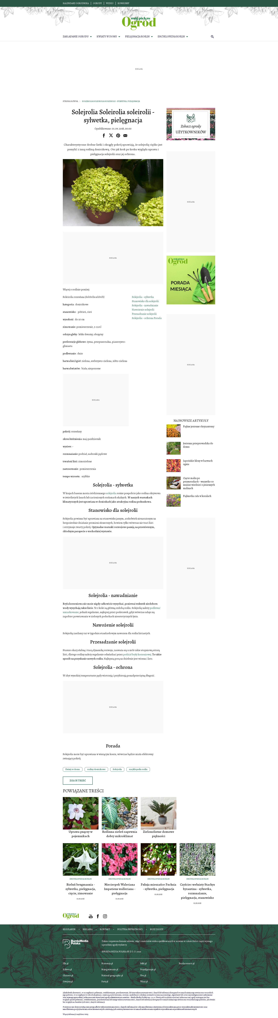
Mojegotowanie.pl (109, 969)
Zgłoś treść (78, 780)
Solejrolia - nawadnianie (145, 305)
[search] (212, 36)
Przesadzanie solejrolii (144, 314)
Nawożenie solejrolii (143, 309)
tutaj (86, 1014)
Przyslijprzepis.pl (148, 969)
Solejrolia (117, 769)
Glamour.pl (68, 975)
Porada (158, 318)
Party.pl (104, 981)
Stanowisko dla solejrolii (145, 301)
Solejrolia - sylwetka (143, 297)
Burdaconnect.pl (186, 963)
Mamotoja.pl (107, 963)
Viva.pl (143, 975)
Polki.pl (143, 963)
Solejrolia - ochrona (142, 318)
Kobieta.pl (67, 969)
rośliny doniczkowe (96, 769)
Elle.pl (65, 963)
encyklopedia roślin (138, 769)
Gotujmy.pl (68, 981)
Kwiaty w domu (72, 769)
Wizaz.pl (144, 981)
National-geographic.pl (112, 975)
